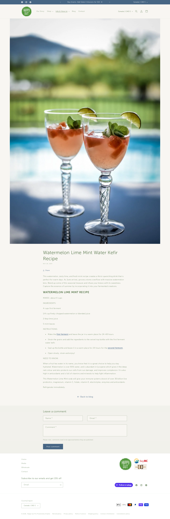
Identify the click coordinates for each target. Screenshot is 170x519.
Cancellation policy (123, 513)
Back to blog (86, 397)
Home (23, 459)
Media (23, 463)
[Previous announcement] (60, 2)
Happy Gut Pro (32, 513)
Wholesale (25, 467)
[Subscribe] (60, 485)
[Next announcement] (109, 2)
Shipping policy (93, 513)
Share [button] (47, 270)
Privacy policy (68, 513)
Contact (24, 471)
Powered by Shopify (43, 513)
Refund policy (56, 513)
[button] (50, 11)
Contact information (107, 513)
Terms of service (80, 513)
